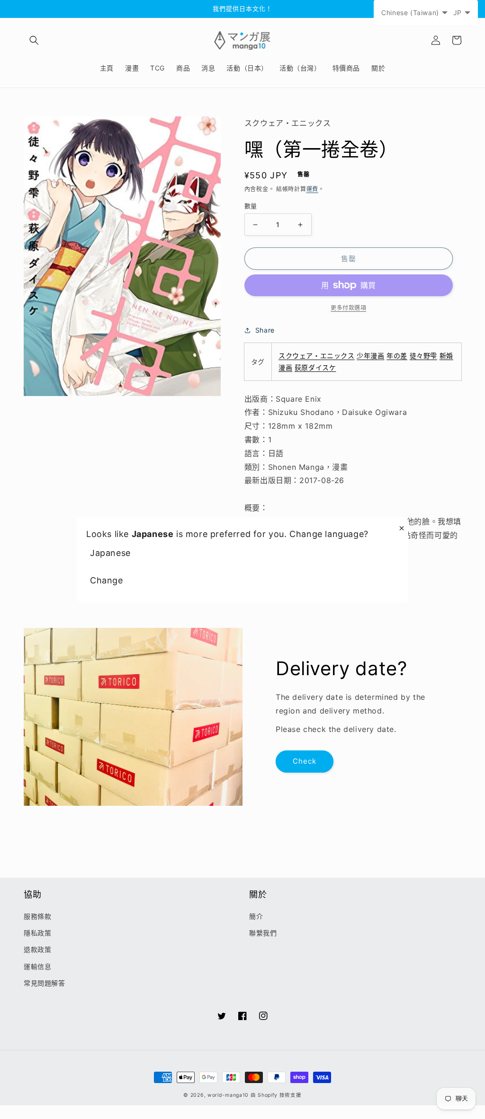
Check (304, 761)
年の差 (396, 356)
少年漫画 (370, 356)
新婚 (446, 356)
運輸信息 (37, 966)
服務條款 (37, 916)
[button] (34, 40)
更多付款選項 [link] (348, 307)
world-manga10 (228, 1095)
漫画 (285, 367)
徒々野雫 (423, 356)
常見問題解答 (44, 983)
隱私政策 (37, 933)
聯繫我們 (263, 933)
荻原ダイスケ (315, 367)
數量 (250, 206)
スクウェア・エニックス (316, 356)
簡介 (256, 916)
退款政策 (37, 949)
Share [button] (265, 330)
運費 (312, 189)
